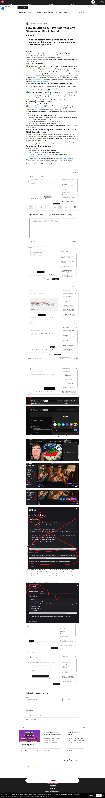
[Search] (86, 3)
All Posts (22, 12)
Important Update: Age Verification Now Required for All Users (52, 733)
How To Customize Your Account (74, 733)
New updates (48, 12)
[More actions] (78, 23)
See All (84, 727)
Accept (98, 795)
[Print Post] (40, 715)
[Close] (103, 795)
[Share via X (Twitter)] (30, 715)
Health (38, 12)
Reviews (30, 12)
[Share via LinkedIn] (33, 715)
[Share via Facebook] (26, 715)
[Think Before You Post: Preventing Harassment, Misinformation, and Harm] (29, 736)
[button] (103, 2)
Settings (91, 795)
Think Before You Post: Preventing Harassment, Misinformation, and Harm (29, 745)
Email (27, 697)
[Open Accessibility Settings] (2, 8)
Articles (58, 12)
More (65, 12)
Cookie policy (45, 796)
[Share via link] (37, 715)
